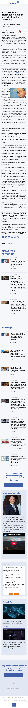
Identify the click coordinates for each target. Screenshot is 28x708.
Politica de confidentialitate (13, 688)
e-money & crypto (16, 431)
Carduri (12, 359)
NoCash (3, 23)
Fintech (12, 313)
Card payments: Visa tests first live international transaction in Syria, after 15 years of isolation (18, 353)
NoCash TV (7, 602)
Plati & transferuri (16, 448)
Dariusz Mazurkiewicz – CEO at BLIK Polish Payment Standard (14, 518)
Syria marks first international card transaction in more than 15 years (18, 369)
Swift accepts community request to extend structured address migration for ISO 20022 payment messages (18, 442)
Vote (11, 593)
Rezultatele (16, 72)
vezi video (5, 626)
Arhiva (13, 686)
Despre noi (13, 681)
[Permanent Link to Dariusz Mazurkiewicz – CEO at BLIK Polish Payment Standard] (12, 516)
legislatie (13, 465)
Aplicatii (10, 23)
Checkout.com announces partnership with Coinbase (12, 622)
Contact (13, 683)
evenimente (10, 243)
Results (16, 593)
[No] (26, 702)
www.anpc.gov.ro (14, 233)
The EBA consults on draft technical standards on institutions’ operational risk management (18, 459)
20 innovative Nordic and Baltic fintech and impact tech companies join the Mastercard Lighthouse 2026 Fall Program (18, 385)
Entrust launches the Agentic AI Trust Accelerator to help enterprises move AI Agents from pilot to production (14, 645)
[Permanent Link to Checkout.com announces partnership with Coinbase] (14, 619)
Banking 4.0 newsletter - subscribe (13, 485)
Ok (14, 704)
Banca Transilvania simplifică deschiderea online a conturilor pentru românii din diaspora (17, 263)
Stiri (7, 23)
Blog (12, 411)
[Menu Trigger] (23, 3)
